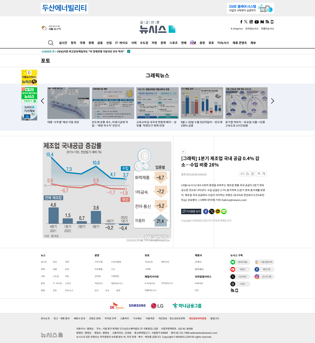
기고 (113, 269)
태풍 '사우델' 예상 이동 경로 (63, 122)
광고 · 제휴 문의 (62, 318)
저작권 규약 (110, 318)
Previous (42, 101)
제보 (253, 42)
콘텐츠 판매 (95, 318)
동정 (118, 290)
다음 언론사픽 (266, 262)
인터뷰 (98, 276)
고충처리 (124, 318)
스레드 (242, 283)
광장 (202, 42)
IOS (197, 290)
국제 (82, 42)
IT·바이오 (121, 42)
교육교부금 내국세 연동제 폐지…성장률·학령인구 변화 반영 (156, 124)
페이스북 (266, 269)
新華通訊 (199, 269)
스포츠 (174, 42)
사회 (134, 42)
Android (199, 283)
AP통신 (198, 261)
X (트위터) (242, 276)
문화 (163, 42)
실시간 (63, 42)
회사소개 (45, 318)
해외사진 (165, 261)
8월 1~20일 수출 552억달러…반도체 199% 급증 (201, 124)
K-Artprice (237, 28)
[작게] (258, 173)
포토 (211, 42)
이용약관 (150, 318)
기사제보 (137, 318)
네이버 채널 (242, 262)
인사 (97, 290)
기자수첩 (99, 261)
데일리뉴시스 (117, 283)
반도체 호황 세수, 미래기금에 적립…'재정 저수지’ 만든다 (110, 124)
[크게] (264, 173)
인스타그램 (266, 276)
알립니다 (214, 318)
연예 (183, 42)
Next (272, 101)
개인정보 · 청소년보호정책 (171, 318)
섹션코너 (99, 283)
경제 (91, 42)
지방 (154, 42)
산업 (109, 42)
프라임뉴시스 (251, 28)
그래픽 (148, 269)
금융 (100, 42)
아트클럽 (99, 269)
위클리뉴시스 (267, 28)
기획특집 (115, 276)
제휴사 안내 (79, 318)
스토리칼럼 (116, 261)
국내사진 (149, 261)
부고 (107, 290)
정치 (73, 42)
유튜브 (242, 269)
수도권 (144, 42)
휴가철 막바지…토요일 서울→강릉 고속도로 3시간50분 (245, 124)
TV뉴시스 (223, 42)
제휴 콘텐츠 (240, 42)
